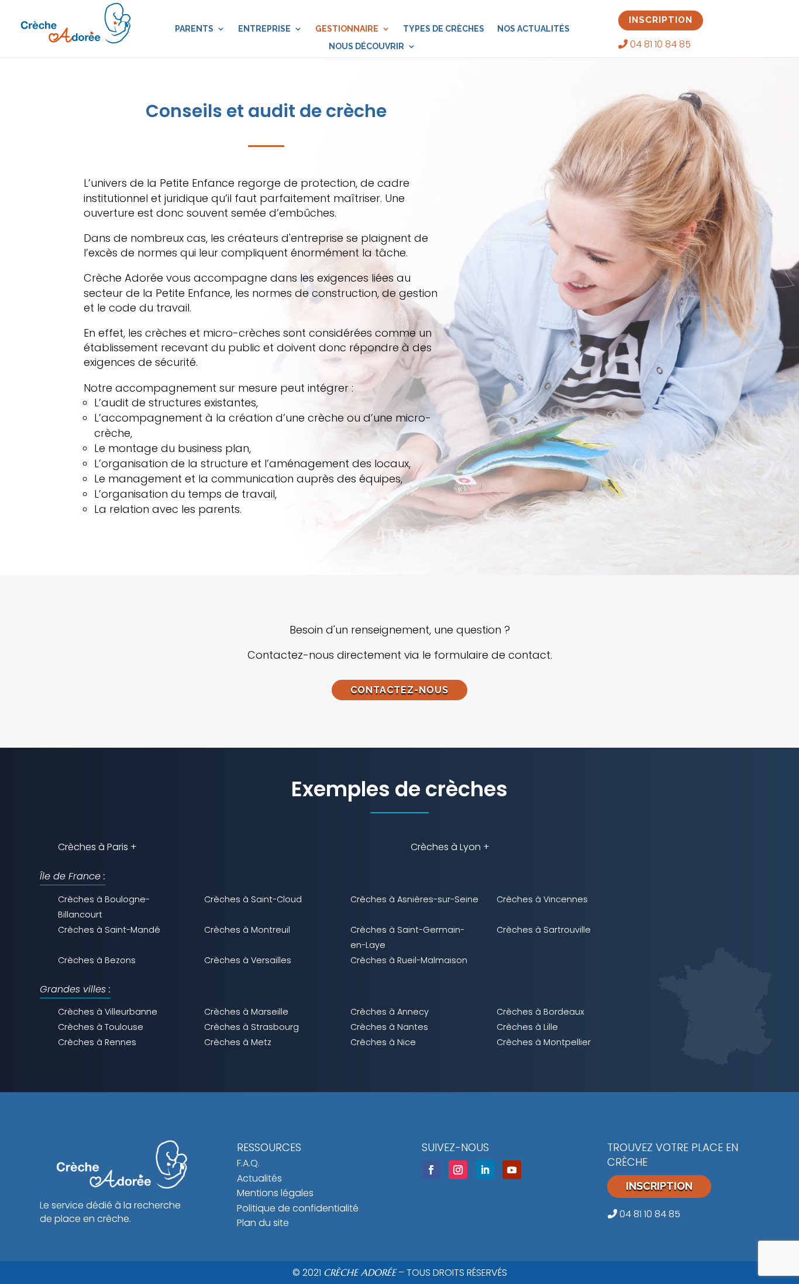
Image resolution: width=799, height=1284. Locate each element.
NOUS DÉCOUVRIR (366, 46)
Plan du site (263, 1223)
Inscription (659, 1186)
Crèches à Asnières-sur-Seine (414, 899)
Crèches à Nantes (389, 1027)
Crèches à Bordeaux (540, 1012)
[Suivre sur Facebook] (431, 1169)
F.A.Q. (248, 1163)
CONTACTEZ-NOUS (399, 690)
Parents (194, 29)
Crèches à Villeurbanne (107, 1012)
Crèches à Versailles (247, 960)
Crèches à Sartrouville (544, 930)
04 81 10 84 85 (659, 44)
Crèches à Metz (237, 1042)
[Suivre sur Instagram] (458, 1169)
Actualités (259, 1178)
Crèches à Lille (527, 1027)
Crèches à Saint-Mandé (109, 930)
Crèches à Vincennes (542, 899)
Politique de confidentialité (298, 1208)
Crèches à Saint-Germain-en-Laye (407, 937)
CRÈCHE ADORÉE (359, 1272)
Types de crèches (443, 29)
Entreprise (264, 29)
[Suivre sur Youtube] (511, 1169)
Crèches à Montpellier (544, 1042)
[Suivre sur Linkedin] (485, 1169)
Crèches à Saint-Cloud (253, 899)
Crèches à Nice (383, 1042)
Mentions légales (275, 1193)
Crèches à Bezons (97, 960)
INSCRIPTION (661, 20)
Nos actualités (533, 29)
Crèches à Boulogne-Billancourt (104, 906)
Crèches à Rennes (97, 1042)
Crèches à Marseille (246, 1012)
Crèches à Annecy (389, 1012)
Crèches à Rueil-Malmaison (408, 960)
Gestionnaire (346, 29)
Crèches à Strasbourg (251, 1027)
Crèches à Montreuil (247, 930)
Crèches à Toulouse (100, 1027)
